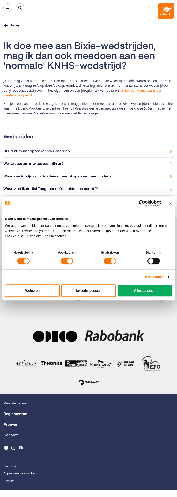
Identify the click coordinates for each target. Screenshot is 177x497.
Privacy (8, 481)
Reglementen (15, 414)
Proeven (10, 424)
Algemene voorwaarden (19, 473)
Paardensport (15, 403)
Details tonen (154, 277)
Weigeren (32, 290)
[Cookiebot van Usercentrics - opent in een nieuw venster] (142, 203)
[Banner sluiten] (170, 203)
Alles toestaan (144, 290)
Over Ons (9, 466)
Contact (10, 435)
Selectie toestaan (88, 290)
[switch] (67, 261)
